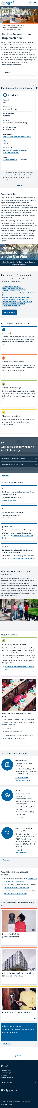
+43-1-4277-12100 (21, 777)
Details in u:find (9, 312)
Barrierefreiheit (25, 1101)
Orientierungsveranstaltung (11, 286)
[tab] (18, 185)
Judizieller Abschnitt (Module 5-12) (14, 291)
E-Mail (17, 850)
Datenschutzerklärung (13, 1101)
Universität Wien (6, 25)
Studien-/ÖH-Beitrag (10, 159)
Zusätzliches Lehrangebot (11, 306)
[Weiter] (35, 84)
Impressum (4, 1104)
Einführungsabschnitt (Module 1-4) (14, 288)
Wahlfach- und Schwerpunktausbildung (15, 297)
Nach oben (5, 476)
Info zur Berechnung (9, 500)
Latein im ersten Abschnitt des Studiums (17, 136)
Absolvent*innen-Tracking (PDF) (24, 558)
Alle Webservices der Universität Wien (16, 887)
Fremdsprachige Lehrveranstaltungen (15, 299)
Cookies (11, 1104)
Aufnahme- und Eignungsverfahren (10, 7)
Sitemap (3, 1101)
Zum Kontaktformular (7, 1077)
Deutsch (6, 123)
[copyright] (35, 20)
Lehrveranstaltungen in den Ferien (13, 303)
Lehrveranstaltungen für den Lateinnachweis (17, 301)
